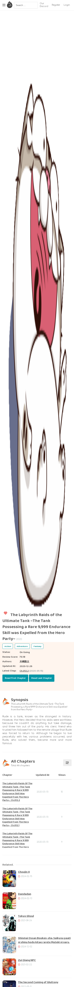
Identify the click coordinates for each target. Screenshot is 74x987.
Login (67, 5)
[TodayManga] (9, 5)
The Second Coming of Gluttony (38, 982)
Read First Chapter (15, 678)
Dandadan (24, 894)
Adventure (22, 646)
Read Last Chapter (41, 678)
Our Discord (44, 5)
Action (7, 646)
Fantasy (37, 646)
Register (56, 5)
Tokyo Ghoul (26, 916)
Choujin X (24, 872)
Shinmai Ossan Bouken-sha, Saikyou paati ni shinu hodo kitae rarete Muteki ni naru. (44, 940)
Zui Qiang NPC (27, 960)
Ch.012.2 (24, 671)
